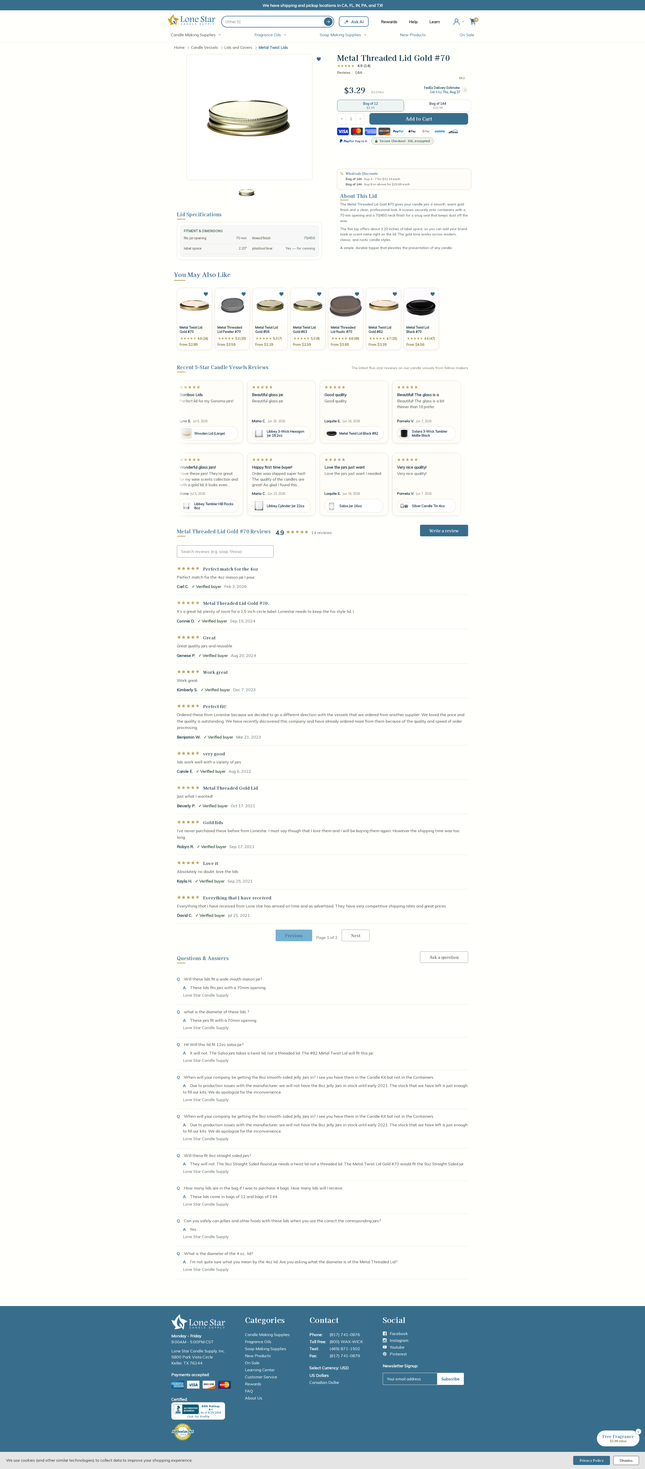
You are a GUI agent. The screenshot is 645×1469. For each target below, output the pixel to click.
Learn (434, 21)
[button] (318, 59)
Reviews (343, 73)
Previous (294, 935)
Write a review (444, 531)
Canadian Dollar (324, 1382)
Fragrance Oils (267, 34)
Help (413, 21)
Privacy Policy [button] (591, 1460)
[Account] (459, 21)
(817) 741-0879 (345, 1355)
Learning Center (260, 1369)
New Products (413, 34)
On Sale (467, 34)
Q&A (358, 73)
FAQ (249, 1390)
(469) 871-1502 (345, 1348)
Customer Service (261, 1376)
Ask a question (444, 957)
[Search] (328, 21)
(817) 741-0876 (345, 1334)
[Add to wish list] (206, 294)
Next (355, 935)
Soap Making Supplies (340, 34)
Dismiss (626, 1460)
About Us (253, 1398)
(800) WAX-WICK (346, 1341)
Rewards (389, 21)
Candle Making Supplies (193, 34)
